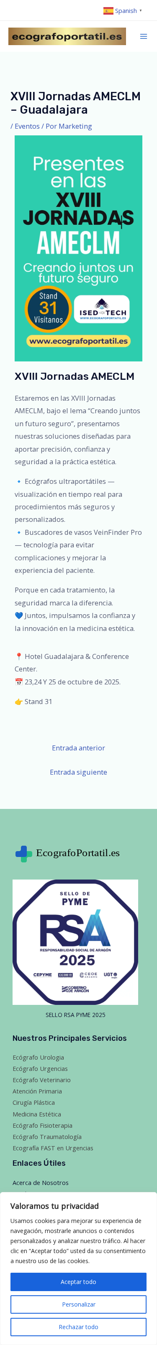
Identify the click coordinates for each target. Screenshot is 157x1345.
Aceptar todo (78, 1282)
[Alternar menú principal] (143, 36)
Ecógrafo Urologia (38, 1057)
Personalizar (78, 1304)
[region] (78, 1268)
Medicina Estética (37, 1114)
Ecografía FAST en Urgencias (53, 1148)
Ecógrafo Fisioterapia (42, 1125)
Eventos (27, 126)
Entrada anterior (78, 748)
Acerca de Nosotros (41, 1182)
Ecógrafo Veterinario (42, 1079)
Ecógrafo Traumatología (47, 1136)
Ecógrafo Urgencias (40, 1068)
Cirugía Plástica (34, 1102)
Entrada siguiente (78, 772)
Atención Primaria (37, 1091)
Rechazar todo (78, 1327)
